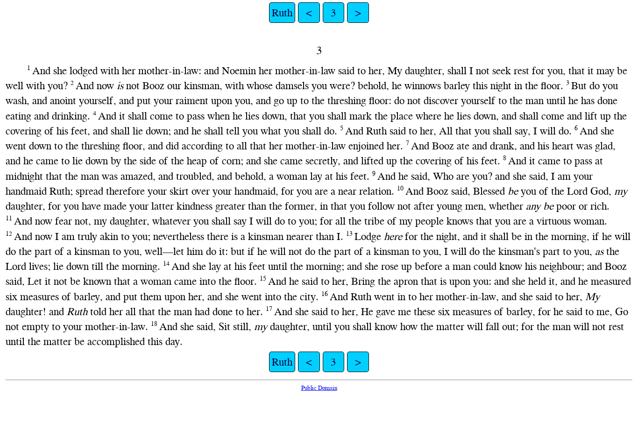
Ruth (282, 13)
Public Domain (319, 387)
